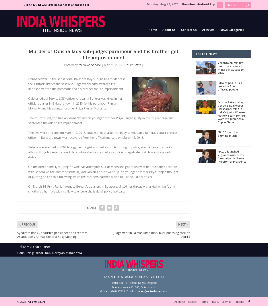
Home (153, 30)
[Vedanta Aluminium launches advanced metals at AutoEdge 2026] (206, 67)
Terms (204, 301)
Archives (208, 30)
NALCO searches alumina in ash (228, 133)
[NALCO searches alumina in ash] (206, 137)
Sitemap (226, 301)
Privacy (215, 301)
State (137, 65)
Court (129, 65)
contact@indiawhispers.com (151, 291)
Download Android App (198, 4)
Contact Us (189, 30)
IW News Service (89, 65)
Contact (192, 301)
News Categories (232, 30)
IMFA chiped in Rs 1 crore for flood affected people (230, 86)
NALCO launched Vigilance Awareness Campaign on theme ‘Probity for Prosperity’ (232, 156)
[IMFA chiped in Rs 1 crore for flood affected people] (206, 88)
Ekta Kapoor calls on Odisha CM (68, 5)
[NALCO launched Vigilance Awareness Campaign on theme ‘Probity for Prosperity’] (206, 156)
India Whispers (36, 301)
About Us (169, 30)
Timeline (239, 301)
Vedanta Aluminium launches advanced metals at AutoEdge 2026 (231, 68)
